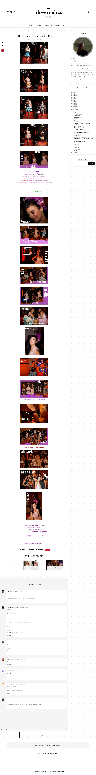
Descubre (57, 25)
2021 (74, 95)
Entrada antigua (40, 735)
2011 (33, 32)
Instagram (38, 25)
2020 (74, 97)
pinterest (58, 745)
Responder (9, 635)
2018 (74, 100)
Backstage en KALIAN (79, 141)
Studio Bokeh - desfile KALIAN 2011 (82, 131)
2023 (74, 92)
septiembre (77, 117)
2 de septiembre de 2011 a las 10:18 (24, 699)
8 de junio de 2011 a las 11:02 (17, 641)
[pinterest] (8, 11)
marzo (76, 147)
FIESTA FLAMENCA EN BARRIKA (82, 123)
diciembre (77, 112)
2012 (74, 109)
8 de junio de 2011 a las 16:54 (22, 670)
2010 (74, 152)
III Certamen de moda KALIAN (81, 137)
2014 (74, 106)
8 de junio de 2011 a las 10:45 (26, 607)
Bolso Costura (77, 126)
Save (2, 51)
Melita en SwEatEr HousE (80, 143)
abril (75, 146)
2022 (74, 94)
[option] (11, 566)
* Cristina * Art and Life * (13, 607)
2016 (74, 103)
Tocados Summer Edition (80, 128)
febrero (76, 149)
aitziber (9, 641)
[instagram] (11, 11)
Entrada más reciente (29, 735)
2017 (74, 102)
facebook (49, 745)
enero (76, 150)
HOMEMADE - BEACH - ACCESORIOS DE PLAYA (83, 139)
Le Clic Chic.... (77, 124)
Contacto (65, 25)
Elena (8, 591)
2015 (74, 105)
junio (75, 121)
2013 (74, 108)
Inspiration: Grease (79, 134)
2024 (74, 91)
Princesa (9, 659)
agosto (76, 118)
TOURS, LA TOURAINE (79, 129)
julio (75, 120)
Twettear (31, 549)
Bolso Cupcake (77, 135)
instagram (40, 745)
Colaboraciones (48, 25)
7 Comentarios (40, 39)
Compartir (22, 549)
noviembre (77, 114)
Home (30, 25)
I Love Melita (28, 39)
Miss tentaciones (11, 670)
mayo (75, 144)
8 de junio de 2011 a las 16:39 (18, 659)
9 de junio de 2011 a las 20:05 (18, 684)
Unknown (9, 684)
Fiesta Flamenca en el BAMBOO (82, 132)
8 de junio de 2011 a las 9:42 (16, 591)
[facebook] (15, 11)
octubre (76, 115)
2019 (74, 98)
